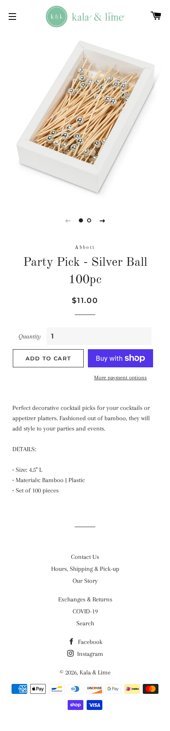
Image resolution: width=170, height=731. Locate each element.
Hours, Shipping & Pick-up (85, 568)
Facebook (89, 642)
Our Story (85, 580)
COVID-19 (85, 611)
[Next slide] (102, 220)
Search (85, 623)
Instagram (89, 654)
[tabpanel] (85, 116)
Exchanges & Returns (85, 599)
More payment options (120, 377)
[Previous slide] (68, 220)
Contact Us (85, 557)
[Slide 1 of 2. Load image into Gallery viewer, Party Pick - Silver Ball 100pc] (81, 220)
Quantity (30, 336)
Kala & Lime (95, 672)
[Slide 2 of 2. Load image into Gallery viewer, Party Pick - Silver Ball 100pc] (89, 220)
